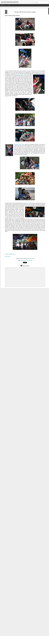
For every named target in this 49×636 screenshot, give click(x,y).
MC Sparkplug (20, 74)
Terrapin (30, 260)
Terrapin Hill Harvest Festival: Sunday (25, 12)
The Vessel (28, 203)
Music (27, 260)
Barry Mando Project (20, 144)
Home (9, 5)
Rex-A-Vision (7, 256)
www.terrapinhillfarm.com (10, 254)
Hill (25, 260)
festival (22, 260)
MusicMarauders (30, 258)
